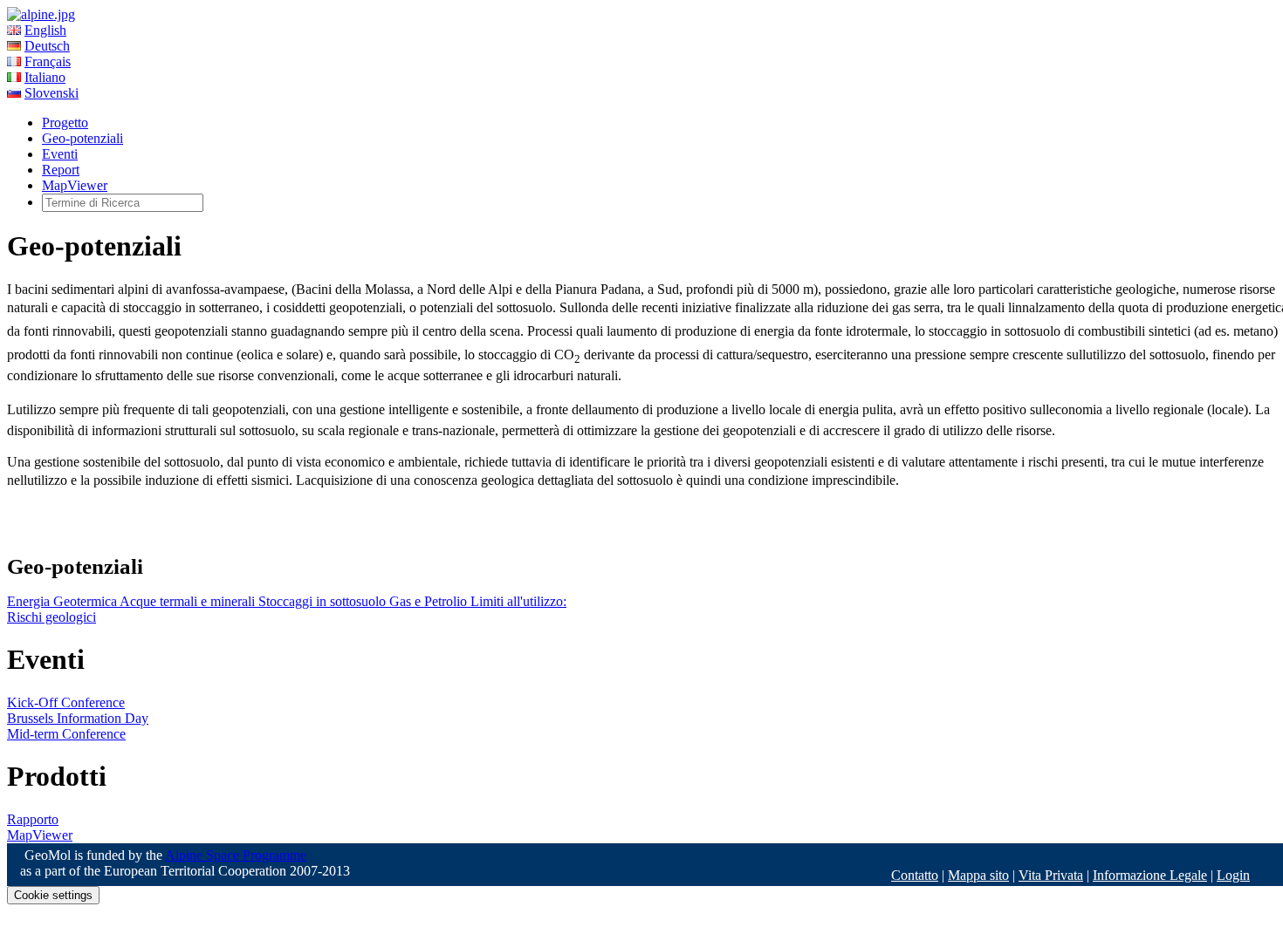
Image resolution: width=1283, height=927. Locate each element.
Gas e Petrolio (429, 601)
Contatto (914, 875)
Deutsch (47, 45)
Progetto (65, 122)
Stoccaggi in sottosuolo (323, 601)
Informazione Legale (1150, 875)
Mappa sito (978, 875)
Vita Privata (1051, 875)
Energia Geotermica (63, 601)
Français (47, 61)
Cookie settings (53, 895)
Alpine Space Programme (235, 855)
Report (60, 169)
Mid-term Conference (66, 733)
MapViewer (74, 185)
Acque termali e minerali (189, 601)
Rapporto (32, 819)
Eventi (60, 154)
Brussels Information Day (77, 718)
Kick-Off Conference (66, 702)
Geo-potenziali (82, 138)
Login (1233, 875)
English (45, 30)
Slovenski (51, 92)
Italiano (44, 77)
